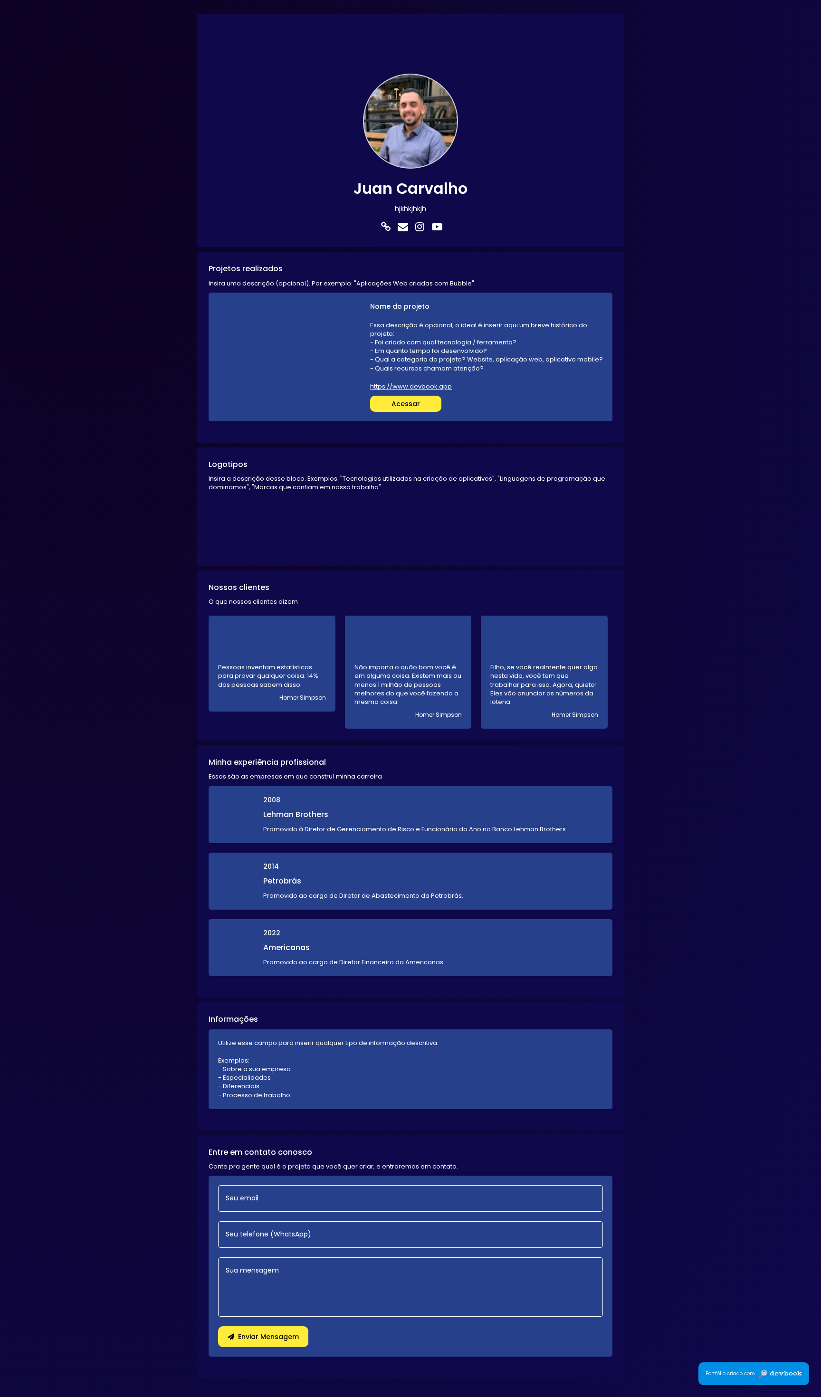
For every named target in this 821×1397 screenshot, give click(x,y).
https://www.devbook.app (411, 386)
